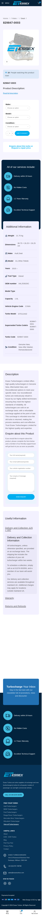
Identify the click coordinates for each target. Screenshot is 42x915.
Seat (23, 18)
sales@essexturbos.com (16, 872)
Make (14, 18)
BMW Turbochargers (10, 809)
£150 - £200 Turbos (10, 837)
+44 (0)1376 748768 (14, 866)
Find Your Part (8, 843)
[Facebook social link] (5, 883)
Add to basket (22, 133)
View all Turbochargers (11, 824)
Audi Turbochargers (10, 806)
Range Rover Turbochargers (13, 815)
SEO (33, 900)
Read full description (10, 93)
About (5, 834)
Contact (6, 849)
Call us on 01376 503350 (13, 795)
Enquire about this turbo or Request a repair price (21, 147)
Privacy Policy (8, 846)
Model (8, 114)
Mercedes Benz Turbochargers (14, 818)
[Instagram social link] (9, 883)
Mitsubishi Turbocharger (12, 821)
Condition (10, 123)
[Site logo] (21, 3)
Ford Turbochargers (10, 812)
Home (5, 18)
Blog (5, 840)
